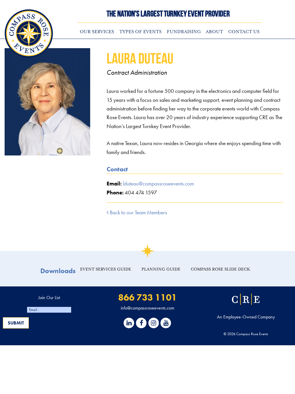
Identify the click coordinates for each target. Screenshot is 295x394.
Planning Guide (160, 269)
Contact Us (244, 32)
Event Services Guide (105, 269)
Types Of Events (140, 32)
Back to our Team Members (138, 212)
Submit (16, 323)
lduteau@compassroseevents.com (158, 183)
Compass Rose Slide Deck (220, 269)
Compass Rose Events (29, 33)
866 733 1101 (147, 297)
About (214, 32)
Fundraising (184, 32)
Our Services (97, 32)
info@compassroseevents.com (147, 308)
